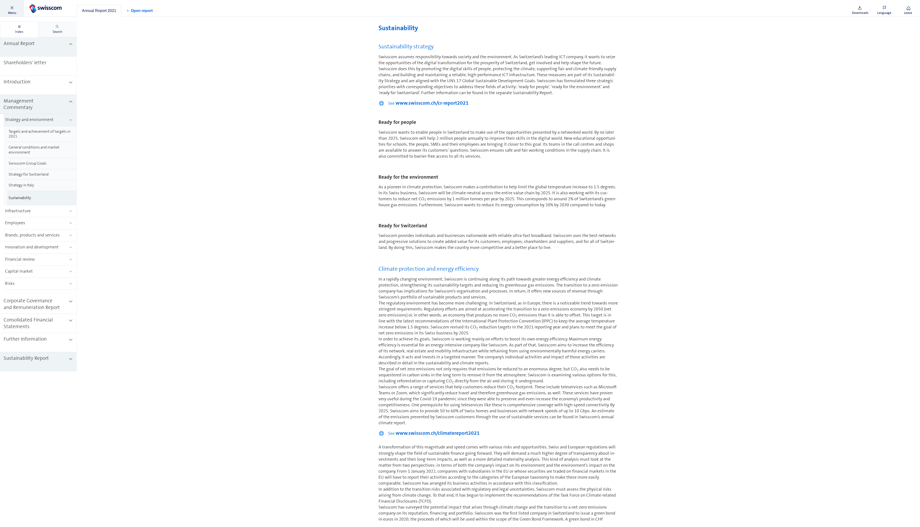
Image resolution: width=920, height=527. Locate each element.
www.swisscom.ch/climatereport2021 (438, 433)
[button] (12, 8)
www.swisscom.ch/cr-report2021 (432, 103)
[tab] (99, 11)
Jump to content (36, 2)
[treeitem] (38, 47)
